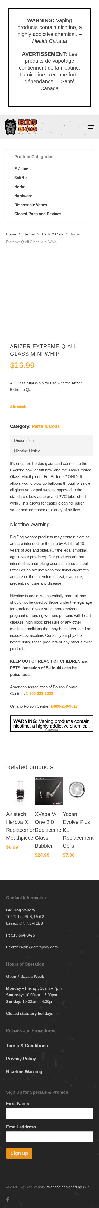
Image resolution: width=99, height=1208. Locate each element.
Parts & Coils (52, 234)
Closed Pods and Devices (37, 213)
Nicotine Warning (24, 1071)
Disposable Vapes (30, 204)
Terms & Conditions (27, 1045)
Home (11, 234)
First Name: (18, 1103)
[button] (91, 127)
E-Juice (21, 168)
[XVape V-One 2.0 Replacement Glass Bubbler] (49, 791)
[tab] (51, 440)
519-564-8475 (23, 935)
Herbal (20, 186)
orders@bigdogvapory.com (34, 947)
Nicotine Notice (27, 451)
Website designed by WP (68, 1187)
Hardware (23, 195)
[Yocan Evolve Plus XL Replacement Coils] (77, 791)
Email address (21, 1126)
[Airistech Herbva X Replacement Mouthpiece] (20, 791)
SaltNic (20, 177)
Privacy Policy (21, 1058)
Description (24, 440)
